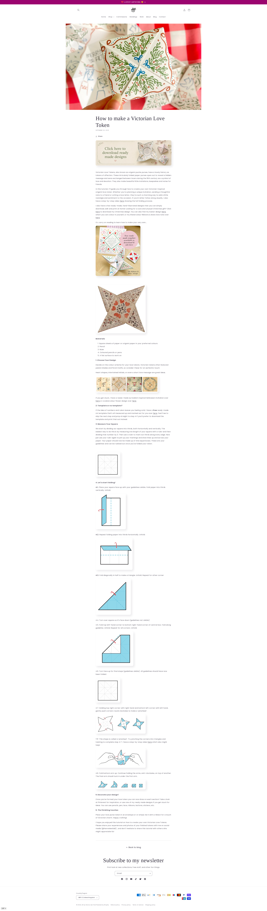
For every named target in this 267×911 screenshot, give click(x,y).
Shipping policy (150, 905)
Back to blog (135, 847)
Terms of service (138, 905)
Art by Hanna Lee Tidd (89, 905)
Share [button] (100, 136)
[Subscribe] (150, 873)
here (122, 201)
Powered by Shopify (102, 905)
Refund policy (115, 905)
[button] (78, 10)
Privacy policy (126, 905)
